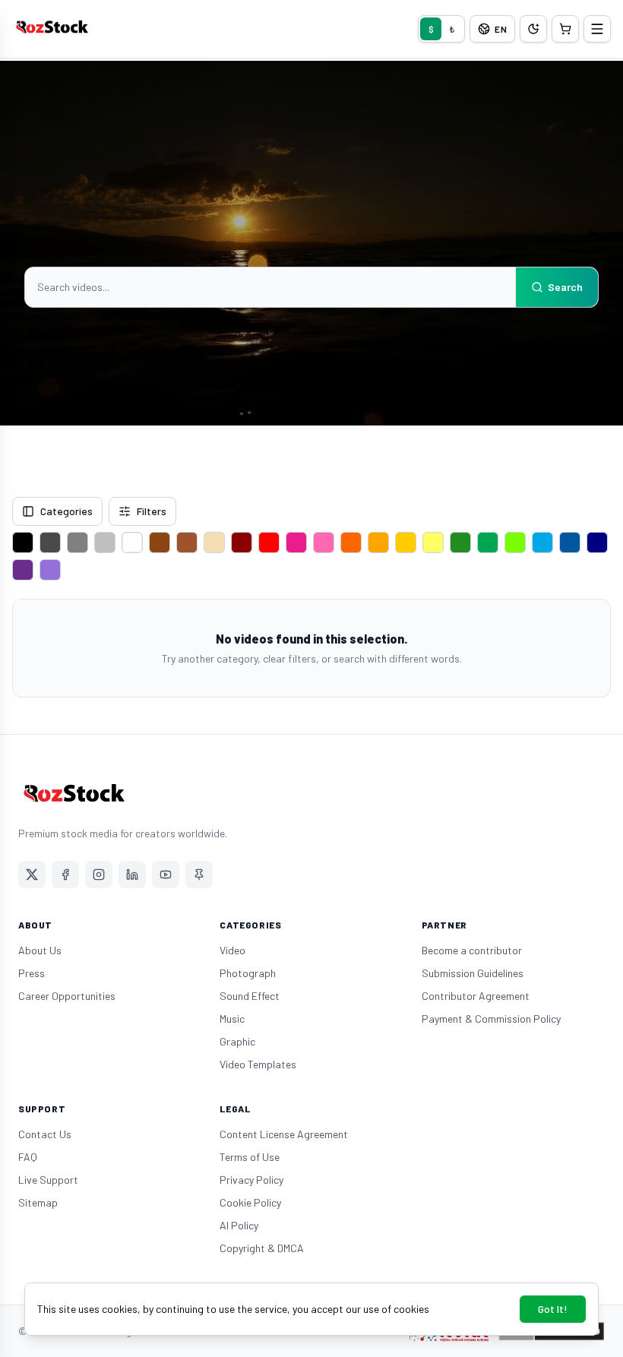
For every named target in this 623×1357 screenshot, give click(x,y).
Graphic (237, 1041)
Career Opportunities (66, 995)
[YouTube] (165, 874)
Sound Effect (250, 995)
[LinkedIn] (132, 874)
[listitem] (22, 542)
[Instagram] (98, 874)
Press (31, 972)
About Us (40, 950)
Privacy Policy (251, 1179)
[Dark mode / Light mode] (533, 29)
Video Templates (258, 1064)
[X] (32, 874)
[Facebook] (65, 874)
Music (232, 1018)
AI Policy (239, 1225)
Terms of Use (250, 1156)
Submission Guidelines (472, 972)
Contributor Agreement (476, 995)
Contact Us (44, 1134)
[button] (565, 29)
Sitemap (38, 1202)
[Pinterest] (199, 874)
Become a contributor (472, 950)
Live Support (48, 1179)
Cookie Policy (250, 1202)
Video (232, 950)
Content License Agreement (284, 1134)
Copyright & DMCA (262, 1248)
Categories (66, 511)
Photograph (248, 972)
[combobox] (270, 287)
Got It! (553, 1308)
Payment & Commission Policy (491, 1018)
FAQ (27, 1156)
